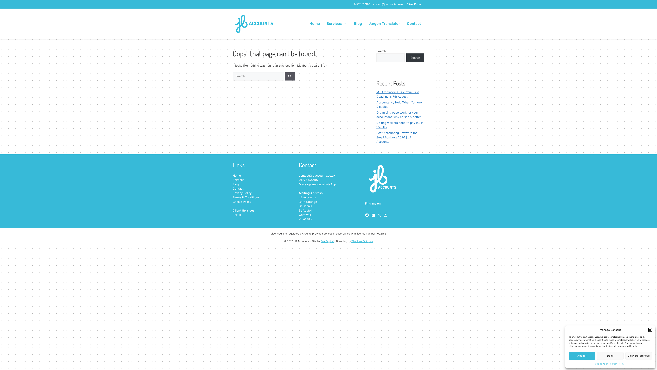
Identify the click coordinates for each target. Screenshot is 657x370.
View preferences (639, 355)
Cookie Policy (601, 363)
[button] (650, 330)
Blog (358, 23)
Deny (610, 355)
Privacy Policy (617, 363)
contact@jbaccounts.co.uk (388, 4)
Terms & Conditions (246, 197)
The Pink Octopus (362, 241)
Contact (414, 23)
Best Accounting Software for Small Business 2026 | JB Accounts (396, 137)
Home (315, 23)
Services (334, 23)
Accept (582, 355)
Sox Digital (327, 241)
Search (381, 51)
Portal (237, 215)
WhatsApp (329, 184)
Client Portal (414, 4)
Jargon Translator (384, 23)
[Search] (290, 76)
